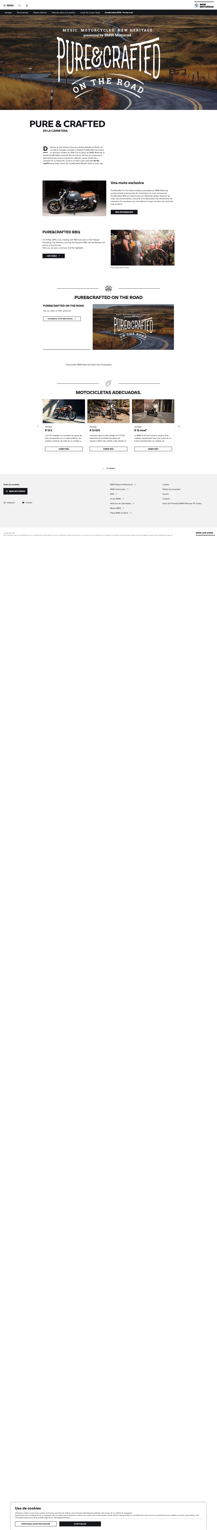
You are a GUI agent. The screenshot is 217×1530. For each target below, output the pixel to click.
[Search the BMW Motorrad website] (19, 5)
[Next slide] (179, 426)
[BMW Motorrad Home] (204, 6)
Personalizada (22, 12)
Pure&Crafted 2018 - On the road (119, 12)
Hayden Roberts (40, 12)
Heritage (8, 12)
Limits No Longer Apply (90, 12)
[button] (8, 5)
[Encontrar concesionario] (26, 5)
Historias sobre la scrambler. (63, 12)
